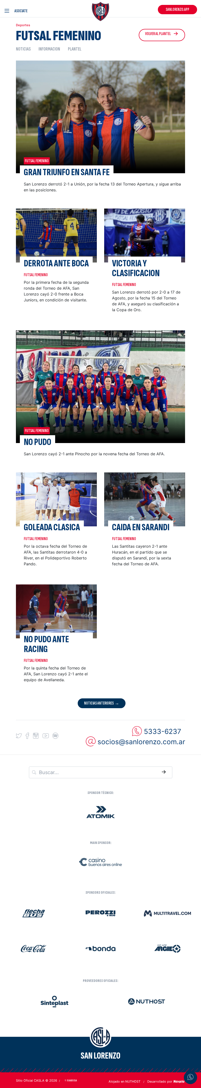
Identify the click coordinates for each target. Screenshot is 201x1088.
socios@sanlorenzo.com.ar (141, 741)
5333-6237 (162, 731)
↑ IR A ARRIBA (70, 1080)
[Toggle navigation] (8, 11)
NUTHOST (132, 1081)
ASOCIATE (20, 10)
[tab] (25, 49)
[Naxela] (179, 1081)
